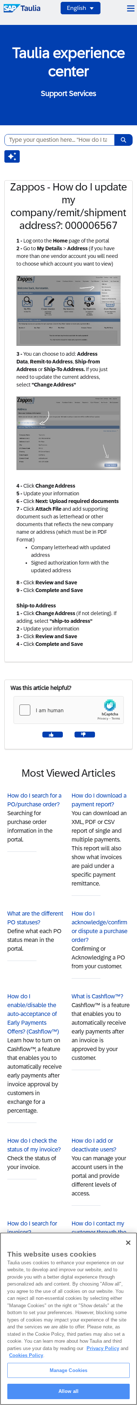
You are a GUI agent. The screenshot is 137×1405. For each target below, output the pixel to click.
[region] (68, 1318)
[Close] (128, 1243)
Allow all (68, 1391)
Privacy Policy (103, 1348)
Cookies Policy (26, 1355)
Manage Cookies (69, 1370)
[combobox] (57, 139)
